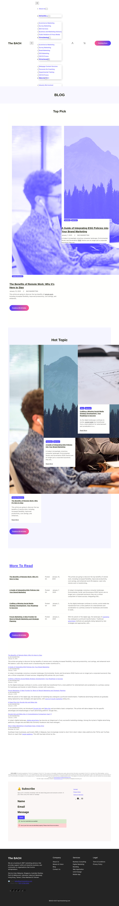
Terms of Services (78, 794)
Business (67, 220)
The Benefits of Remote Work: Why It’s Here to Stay (31, 286)
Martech (74, 220)
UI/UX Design (77, 872)
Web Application (78, 869)
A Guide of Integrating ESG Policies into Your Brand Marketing (85, 230)
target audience (27, 734)
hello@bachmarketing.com (23, 881)
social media (89, 422)
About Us (42, 9)
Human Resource (18, 276)
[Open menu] (31, 43)
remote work (49, 294)
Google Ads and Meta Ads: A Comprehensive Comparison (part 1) (30, 714)
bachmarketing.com (58, 778)
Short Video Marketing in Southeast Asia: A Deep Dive (26, 726)
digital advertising (33, 720)
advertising (71, 621)
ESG (79, 240)
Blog (82, 408)
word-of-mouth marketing (53, 699)
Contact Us (56, 869)
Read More (15, 520)
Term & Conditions (99, 862)
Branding (76, 867)
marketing (106, 617)
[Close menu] (37, 3)
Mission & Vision (58, 864)
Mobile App (76, 874)
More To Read (21, 566)
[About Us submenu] (46, 9)
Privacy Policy (77, 792)
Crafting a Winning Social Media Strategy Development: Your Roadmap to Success (92, 414)
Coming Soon (102, 43)
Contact (75, 789)
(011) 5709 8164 (23, 883)
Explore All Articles (19, 308)
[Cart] (84, 43)
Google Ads (37, 708)
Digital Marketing (78, 864)
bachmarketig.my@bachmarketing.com (62, 777)
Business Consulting (79, 862)
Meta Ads (47, 708)
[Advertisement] (59, 758)
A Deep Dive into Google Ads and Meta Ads (22, 702)
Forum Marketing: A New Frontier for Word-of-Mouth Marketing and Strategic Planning (24, 619)
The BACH (14, 43)
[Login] (72, 43)
